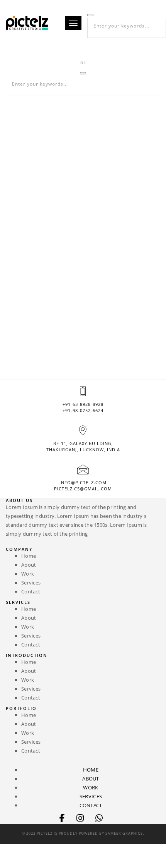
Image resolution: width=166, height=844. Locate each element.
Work (27, 573)
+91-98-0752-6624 (83, 410)
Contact (30, 591)
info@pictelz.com (83, 482)
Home (28, 555)
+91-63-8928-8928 (83, 404)
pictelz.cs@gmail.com (83, 489)
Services (31, 582)
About (28, 564)
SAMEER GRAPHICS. (124, 833)
